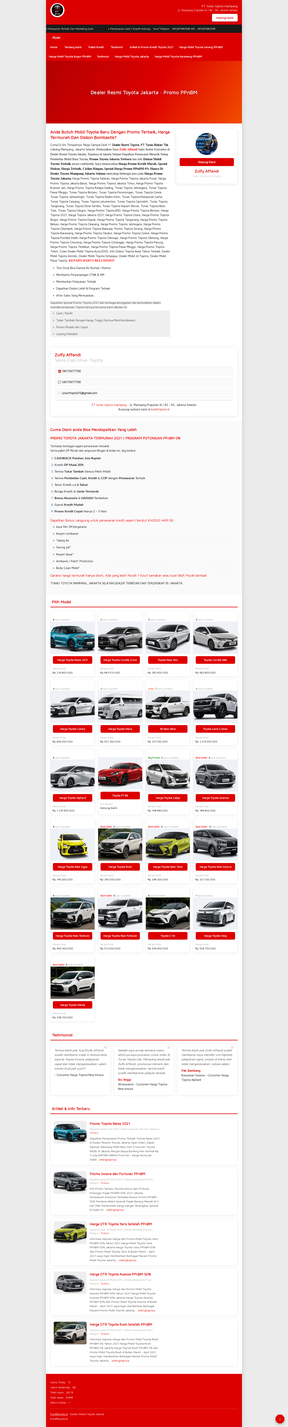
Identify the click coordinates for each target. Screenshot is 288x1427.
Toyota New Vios (168, 659)
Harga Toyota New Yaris (168, 866)
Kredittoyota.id (59, 1414)
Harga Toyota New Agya (72, 866)
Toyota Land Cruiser (215, 728)
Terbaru (94, 1132)
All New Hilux (168, 728)
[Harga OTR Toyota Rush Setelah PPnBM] (70, 1333)
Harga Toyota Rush (120, 866)
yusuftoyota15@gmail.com (79, 393)
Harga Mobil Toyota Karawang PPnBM (178, 56)
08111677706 (71, 371)
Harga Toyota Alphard (72, 797)
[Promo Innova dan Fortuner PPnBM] (70, 1182)
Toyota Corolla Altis (215, 659)
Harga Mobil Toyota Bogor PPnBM (70, 56)
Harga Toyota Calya (168, 797)
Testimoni (103, 56)
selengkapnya (107, 1159)
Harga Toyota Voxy (215, 935)
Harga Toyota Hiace (120, 728)
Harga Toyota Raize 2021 (72, 659)
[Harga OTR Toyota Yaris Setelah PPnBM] (70, 1232)
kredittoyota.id (160, 409)
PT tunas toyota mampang (109, 405)
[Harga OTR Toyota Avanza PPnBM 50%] (70, 1283)
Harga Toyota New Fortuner (120, 935)
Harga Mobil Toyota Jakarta (132, 56)
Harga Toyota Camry (72, 728)
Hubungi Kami (224, 17)
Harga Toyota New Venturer (73, 935)
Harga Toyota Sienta (72, 1004)
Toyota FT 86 (120, 795)
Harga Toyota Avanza (215, 797)
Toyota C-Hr (168, 935)
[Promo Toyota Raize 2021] (70, 1132)
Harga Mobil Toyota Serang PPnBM (201, 47)
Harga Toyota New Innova (215, 866)
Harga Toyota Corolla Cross (120, 659)
